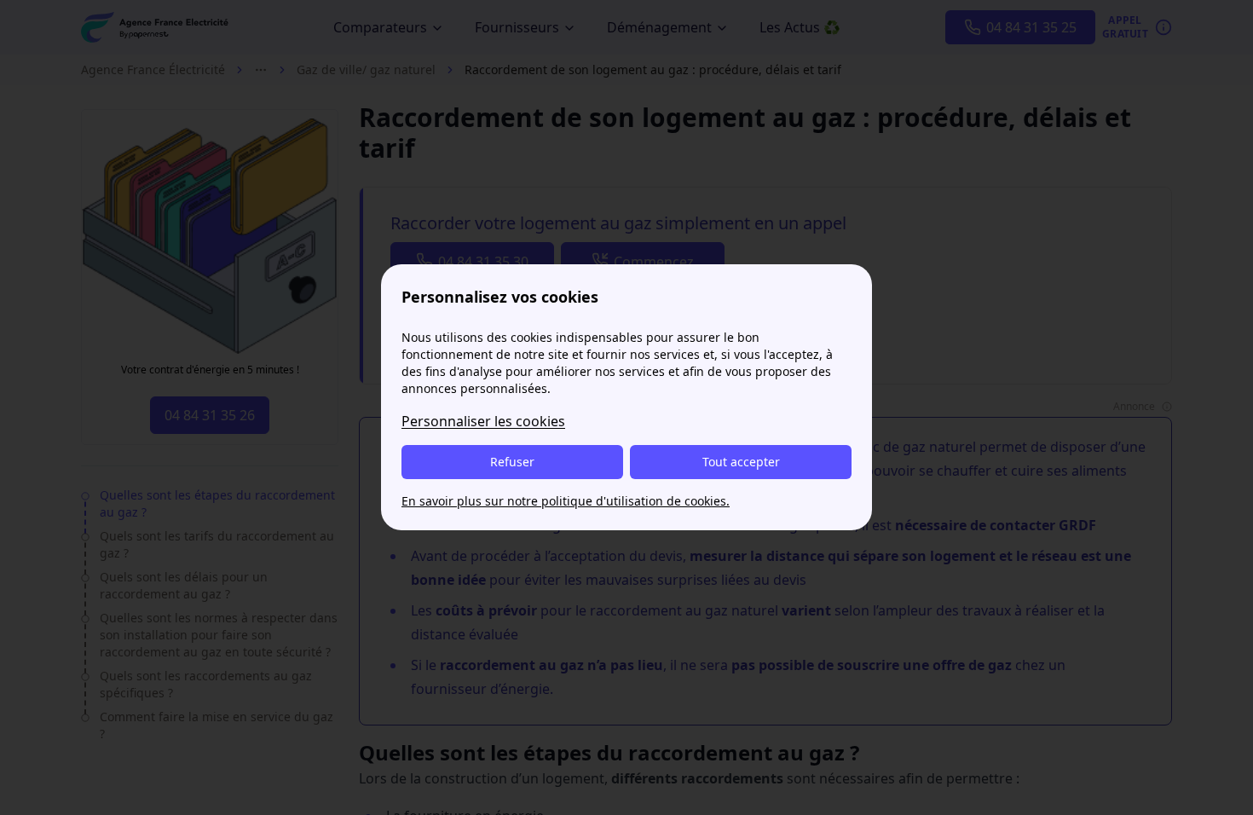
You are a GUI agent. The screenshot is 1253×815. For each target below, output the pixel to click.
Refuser (512, 462)
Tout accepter (741, 462)
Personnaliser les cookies (483, 421)
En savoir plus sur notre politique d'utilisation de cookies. (565, 501)
